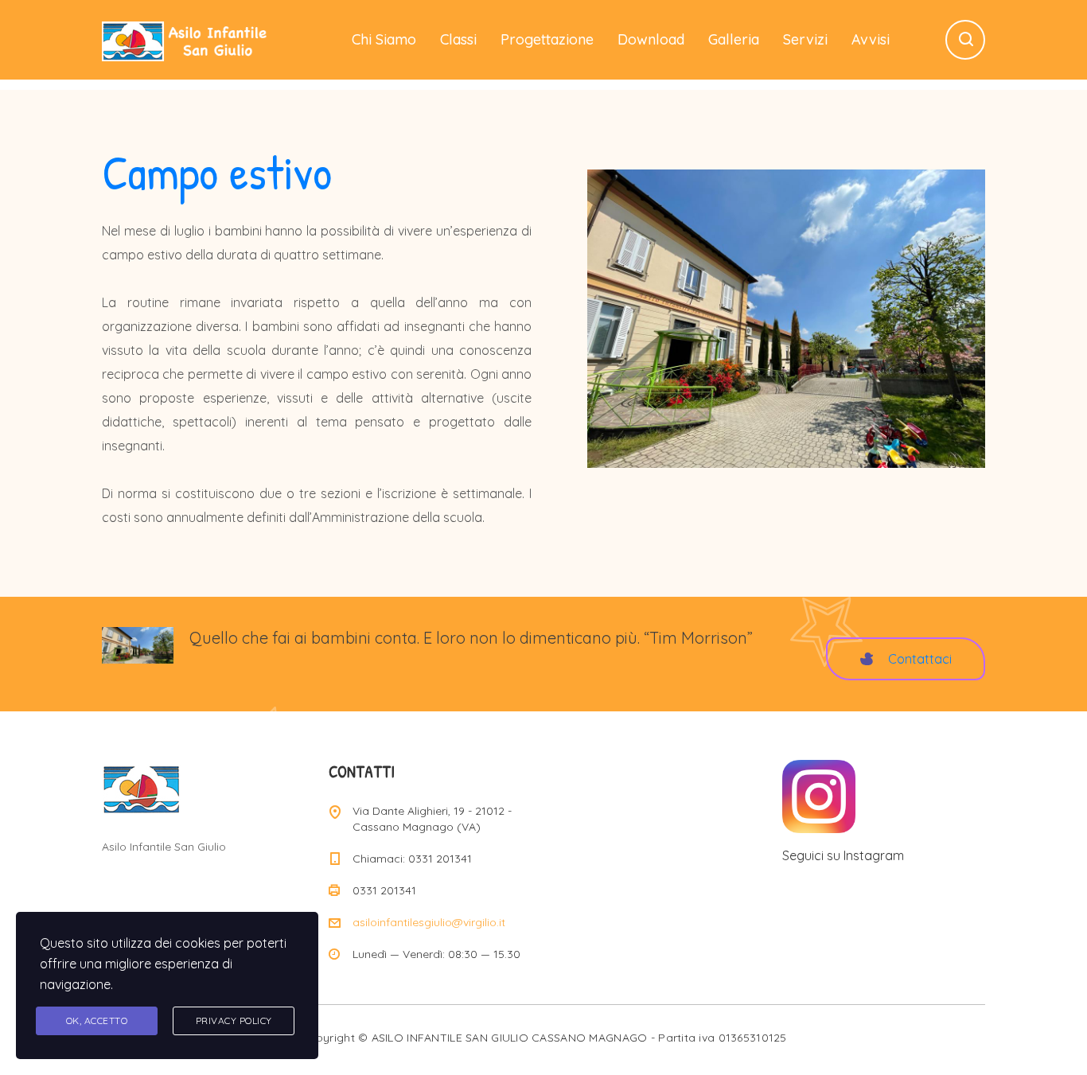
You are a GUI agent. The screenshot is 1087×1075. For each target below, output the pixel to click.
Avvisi (870, 39)
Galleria (733, 39)
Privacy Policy (234, 1020)
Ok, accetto (97, 1020)
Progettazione (547, 39)
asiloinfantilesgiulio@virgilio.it (429, 922)
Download (651, 39)
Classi (458, 39)
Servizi (805, 39)
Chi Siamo (384, 39)
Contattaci (920, 659)
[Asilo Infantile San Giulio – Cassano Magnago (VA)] (186, 40)
